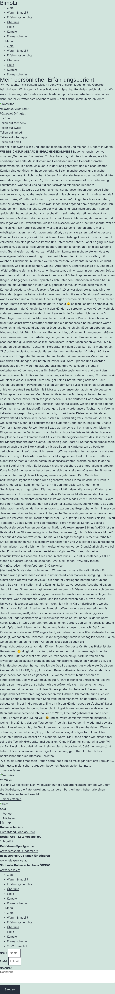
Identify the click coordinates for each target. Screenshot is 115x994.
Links (10, 27)
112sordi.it (6, 841)
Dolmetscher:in (17, 36)
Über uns (13, 22)
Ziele (10, 8)
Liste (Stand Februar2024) (17, 832)
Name (4, 952)
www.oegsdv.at (10, 870)
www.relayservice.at (13, 860)
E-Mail (4, 961)
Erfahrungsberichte (19, 17)
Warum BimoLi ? (17, 12)
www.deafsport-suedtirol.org (19, 851)
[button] (57, 41)
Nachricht (6, 967)
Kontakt (12, 31)
